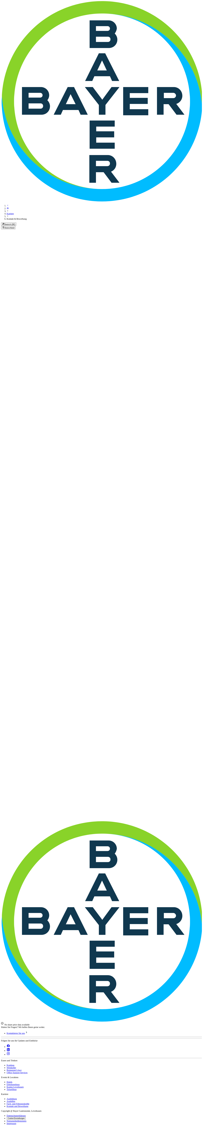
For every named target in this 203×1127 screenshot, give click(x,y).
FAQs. (195, 446)
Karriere (10, 213)
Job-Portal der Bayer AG (76, 442)
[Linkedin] (8, 1050)
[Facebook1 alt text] (8, 1047)
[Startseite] (8, 208)
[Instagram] (8, 1054)
